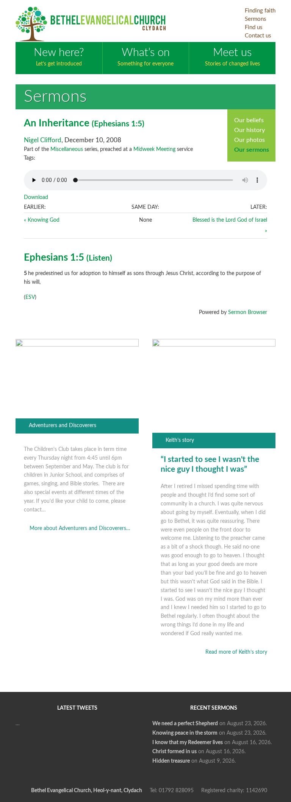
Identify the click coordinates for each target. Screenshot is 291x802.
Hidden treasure (171, 761)
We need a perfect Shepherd (185, 723)
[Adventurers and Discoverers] (77, 345)
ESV (30, 297)
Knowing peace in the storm (184, 733)
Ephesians (111, 124)
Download (36, 197)
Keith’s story (180, 440)
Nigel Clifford (42, 140)
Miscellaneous (66, 149)
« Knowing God (41, 220)
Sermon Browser (247, 312)
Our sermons (251, 150)
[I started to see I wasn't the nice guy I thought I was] (214, 345)
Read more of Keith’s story (236, 652)
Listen (99, 258)
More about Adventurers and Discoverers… (80, 528)
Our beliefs (249, 120)
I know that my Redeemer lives (187, 742)
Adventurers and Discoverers (62, 425)
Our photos (249, 140)
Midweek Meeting (154, 149)
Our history (249, 130)
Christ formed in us (174, 751)
